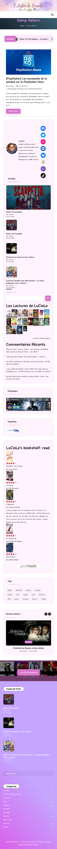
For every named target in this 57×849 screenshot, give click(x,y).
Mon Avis (42, 595)
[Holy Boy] (19, 313)
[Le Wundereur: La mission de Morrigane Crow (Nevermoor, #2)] (9, 330)
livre (33, 595)
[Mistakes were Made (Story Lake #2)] (9, 456)
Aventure (19, 590)
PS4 (40, 89)
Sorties (6, 827)
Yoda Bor (10, 357)
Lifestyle (6, 809)
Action (10, 590)
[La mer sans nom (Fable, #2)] (30, 321)
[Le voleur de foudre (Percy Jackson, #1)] (36, 321)
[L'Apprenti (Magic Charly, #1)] (9, 495)
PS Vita (30, 89)
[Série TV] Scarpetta (14, 212)
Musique (6, 812)
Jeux (26, 89)
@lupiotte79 (11, 773)
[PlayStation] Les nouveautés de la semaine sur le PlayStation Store (26, 80)
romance (25, 599)
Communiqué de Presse (15, 89)
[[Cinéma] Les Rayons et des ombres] (11, 248)
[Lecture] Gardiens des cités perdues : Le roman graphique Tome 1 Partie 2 (25, 282)
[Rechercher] (48, 298)
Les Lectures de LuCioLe (27, 305)
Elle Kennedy (14, 488)
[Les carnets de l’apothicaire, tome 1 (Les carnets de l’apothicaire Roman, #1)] (41, 322)
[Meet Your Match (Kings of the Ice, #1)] (14, 313)
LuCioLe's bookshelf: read (28, 447)
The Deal (9, 485)
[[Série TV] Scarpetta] (28, 197)
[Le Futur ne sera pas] (41, 312)
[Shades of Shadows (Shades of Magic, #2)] (14, 330)
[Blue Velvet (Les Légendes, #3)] (9, 547)
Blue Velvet (10, 557)
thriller (44, 599)
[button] (45, 614)
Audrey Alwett (14, 507)
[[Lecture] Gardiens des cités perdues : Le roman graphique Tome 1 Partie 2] (11, 272)
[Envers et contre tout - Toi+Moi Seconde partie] (19, 322)
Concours (7, 798)
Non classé (7, 820)
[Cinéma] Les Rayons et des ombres (20, 257)
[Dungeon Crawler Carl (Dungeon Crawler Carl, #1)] (36, 313)
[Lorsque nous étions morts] (25, 328)
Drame (10, 595)
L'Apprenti (10, 504)
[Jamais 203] (25, 313)
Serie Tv (34, 599)
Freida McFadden (15, 541)
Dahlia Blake (13, 560)
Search (9, 289)
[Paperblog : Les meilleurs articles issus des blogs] (13, 430)
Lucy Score (13, 469)
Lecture (6, 805)
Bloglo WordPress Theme (28, 845)
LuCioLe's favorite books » (42, 338)
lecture (26, 595)
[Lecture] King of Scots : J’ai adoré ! (24, 352)
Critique (37, 590)
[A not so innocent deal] (30, 313)
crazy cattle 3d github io (15, 369)
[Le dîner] (9, 313)
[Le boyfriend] (9, 529)
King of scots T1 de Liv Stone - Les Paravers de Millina (27, 349)
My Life (6, 816)
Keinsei (9, 376)
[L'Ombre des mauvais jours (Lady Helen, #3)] (46, 321)
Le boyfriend (11, 538)
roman (17, 599)
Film (17, 595)
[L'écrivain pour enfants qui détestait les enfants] (46, 313)
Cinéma (28, 590)
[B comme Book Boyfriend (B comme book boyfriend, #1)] (14, 322)
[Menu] (52, 14)
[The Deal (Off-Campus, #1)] (9, 475)
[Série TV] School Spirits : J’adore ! (32, 357)
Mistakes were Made (14, 466)
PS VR (36, 89)
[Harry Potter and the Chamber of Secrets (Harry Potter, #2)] (25, 321)
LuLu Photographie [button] (28, 672)
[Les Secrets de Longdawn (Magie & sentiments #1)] (9, 322)
